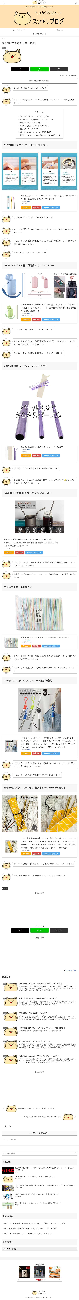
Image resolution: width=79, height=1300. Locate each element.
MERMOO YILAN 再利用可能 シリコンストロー (36, 119)
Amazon (26, 207)
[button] (59, 69)
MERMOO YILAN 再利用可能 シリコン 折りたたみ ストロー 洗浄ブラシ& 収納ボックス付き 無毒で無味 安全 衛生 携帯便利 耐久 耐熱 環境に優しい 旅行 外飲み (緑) (48, 308)
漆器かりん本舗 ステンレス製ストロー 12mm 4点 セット (40, 135)
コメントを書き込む (39, 1133)
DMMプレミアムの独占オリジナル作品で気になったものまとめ (26, 1233)
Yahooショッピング (51, 207)
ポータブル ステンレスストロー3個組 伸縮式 (35, 132)
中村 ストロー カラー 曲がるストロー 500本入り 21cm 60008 (44, 637)
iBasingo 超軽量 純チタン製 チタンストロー (35, 126)
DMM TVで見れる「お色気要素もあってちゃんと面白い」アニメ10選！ (30, 1228)
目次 (36, 112)
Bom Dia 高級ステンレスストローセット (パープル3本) (42, 447)
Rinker (28, 201)
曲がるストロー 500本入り (29, 129)
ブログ (5, 888)
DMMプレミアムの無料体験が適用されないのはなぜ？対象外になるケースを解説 (33, 1223)
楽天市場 (36, 207)
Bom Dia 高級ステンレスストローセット (34, 123)
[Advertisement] (39, 908)
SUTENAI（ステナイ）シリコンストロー (34, 116)
